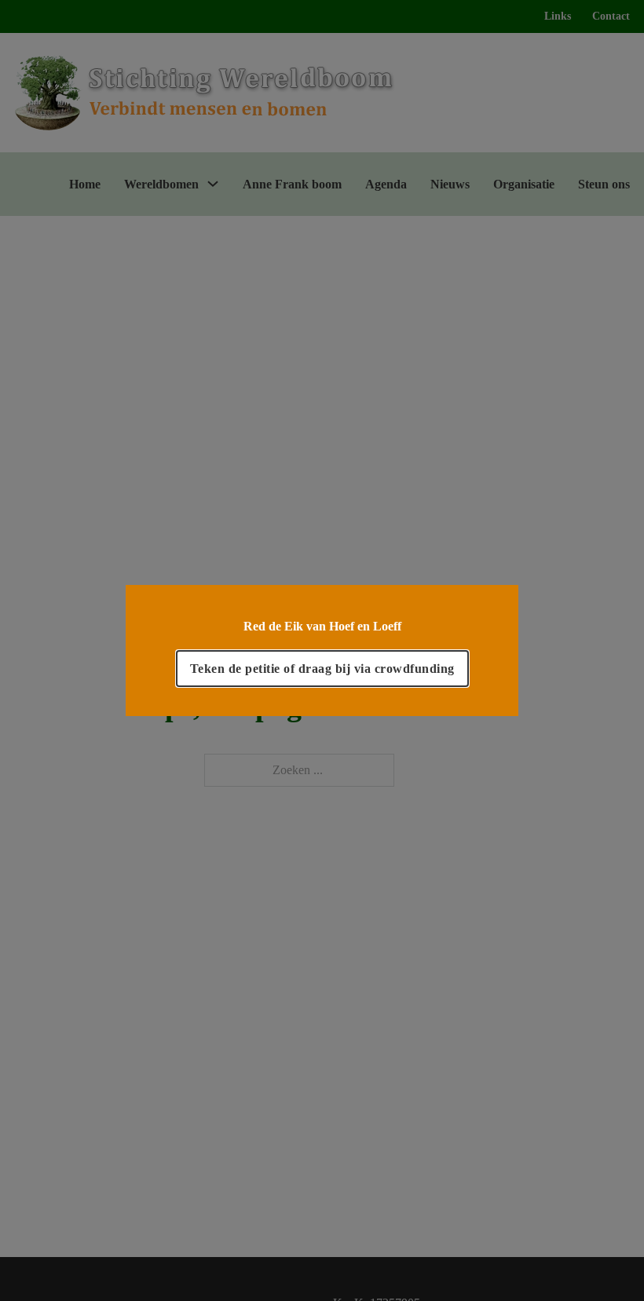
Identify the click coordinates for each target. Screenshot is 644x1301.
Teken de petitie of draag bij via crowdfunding (322, 668)
